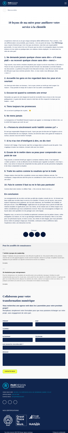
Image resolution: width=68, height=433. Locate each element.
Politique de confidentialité (58, 430)
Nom (37, 319)
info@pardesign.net (17, 395)
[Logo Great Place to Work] (21, 418)
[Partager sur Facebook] (25, 232)
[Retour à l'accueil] (10, 3)
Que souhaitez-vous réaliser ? (13, 342)
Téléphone (38, 334)
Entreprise (6, 334)
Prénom (5, 319)
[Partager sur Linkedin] (37, 232)
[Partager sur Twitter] (31, 232)
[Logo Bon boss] (8, 418)
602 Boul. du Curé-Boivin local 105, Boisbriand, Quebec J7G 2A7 (31, 390)
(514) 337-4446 (15, 392)
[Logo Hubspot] (34, 422)
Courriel (6, 327)
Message (5, 350)
